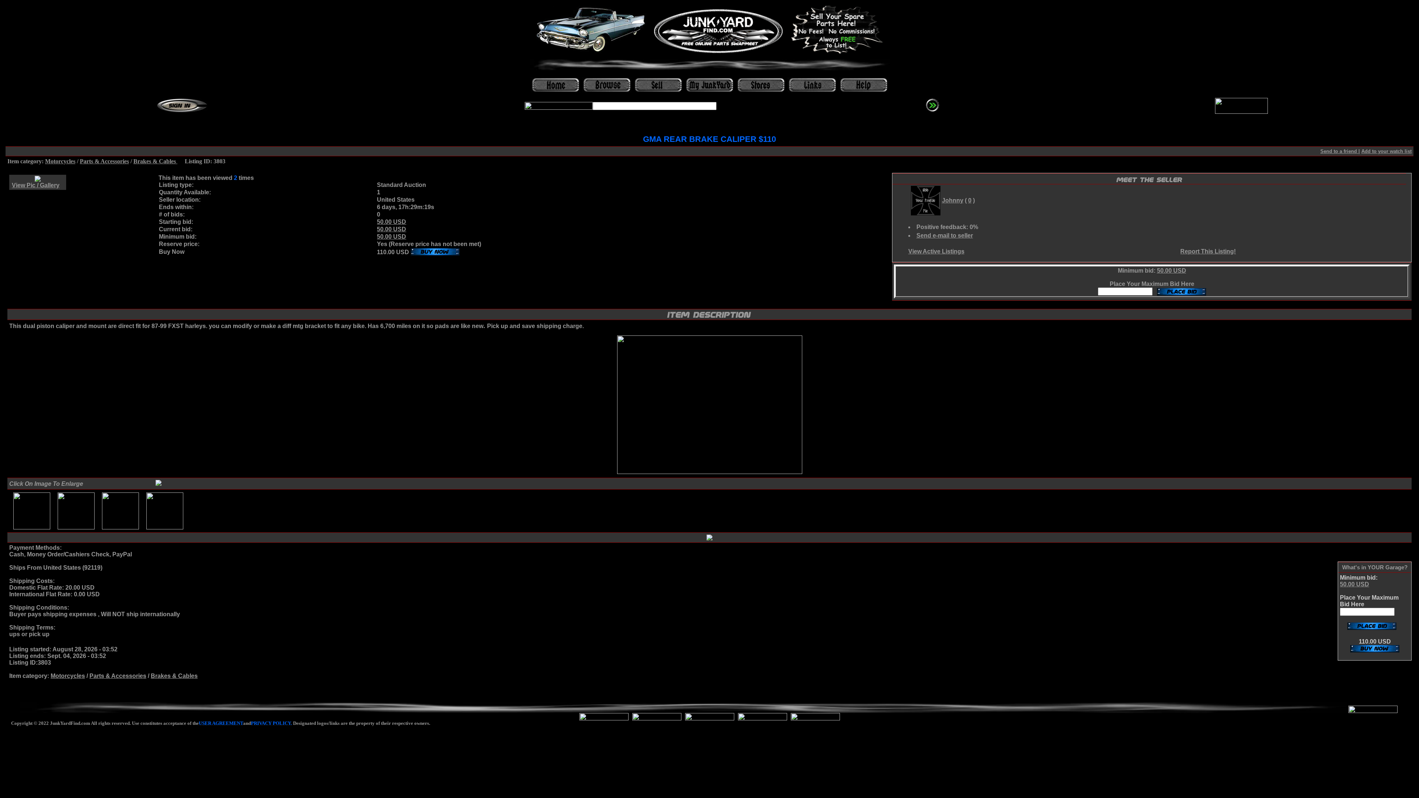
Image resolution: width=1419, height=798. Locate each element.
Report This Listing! (1208, 251)
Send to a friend (1339, 151)
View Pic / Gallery (35, 185)
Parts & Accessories (104, 161)
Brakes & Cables (155, 161)
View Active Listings (936, 251)
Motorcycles (60, 161)
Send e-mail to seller (944, 235)
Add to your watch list (1386, 151)
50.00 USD (391, 222)
